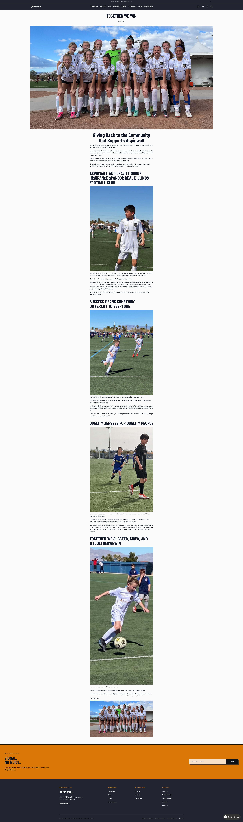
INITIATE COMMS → (64, 803)
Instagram (165, 805)
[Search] (203, 6)
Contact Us (165, 791)
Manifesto (137, 795)
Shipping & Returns (167, 798)
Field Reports (138, 798)
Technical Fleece (112, 802)
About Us (137, 791)
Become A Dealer (166, 795)
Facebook (164, 802)
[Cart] (211, 6)
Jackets (110, 798)
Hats (109, 795)
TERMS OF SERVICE (147, 818)
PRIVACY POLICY (160, 818)
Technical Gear (111, 791)
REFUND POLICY (172, 818)
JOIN (232, 761)
